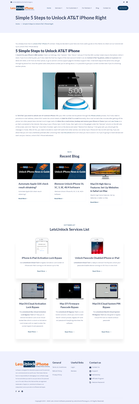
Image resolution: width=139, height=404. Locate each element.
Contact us (107, 8)
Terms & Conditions (59, 367)
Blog (97, 8)
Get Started (123, 8)
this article (67, 133)
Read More (22, 198)
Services (58, 8)
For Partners (86, 8)
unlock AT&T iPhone (40, 44)
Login (73, 367)
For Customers (71, 8)
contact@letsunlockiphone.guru (22, 2)
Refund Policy (57, 371)
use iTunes (114, 121)
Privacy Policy (57, 375)
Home (49, 8)
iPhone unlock (96, 115)
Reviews (73, 371)
